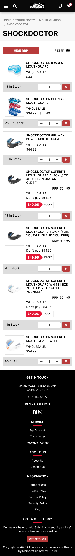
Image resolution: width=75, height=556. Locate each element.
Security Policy (37, 503)
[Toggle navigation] (6, 6)
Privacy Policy (37, 490)
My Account (37, 430)
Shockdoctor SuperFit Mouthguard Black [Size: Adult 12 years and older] (47, 177)
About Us (37, 460)
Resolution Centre (38, 442)
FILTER (59, 51)
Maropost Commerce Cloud (39, 551)
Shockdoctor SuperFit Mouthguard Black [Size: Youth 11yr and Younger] (47, 231)
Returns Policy (38, 497)
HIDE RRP (21, 51)
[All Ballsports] (37, 6)
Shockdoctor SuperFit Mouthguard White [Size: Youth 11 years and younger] (47, 286)
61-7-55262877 (38, 396)
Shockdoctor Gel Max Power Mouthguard (45, 137)
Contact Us (38, 466)
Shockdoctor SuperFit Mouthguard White (45, 339)
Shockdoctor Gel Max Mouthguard (45, 101)
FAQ (37, 509)
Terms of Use (37, 484)
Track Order (37, 436)
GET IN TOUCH (37, 539)
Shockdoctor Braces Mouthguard (44, 64)
